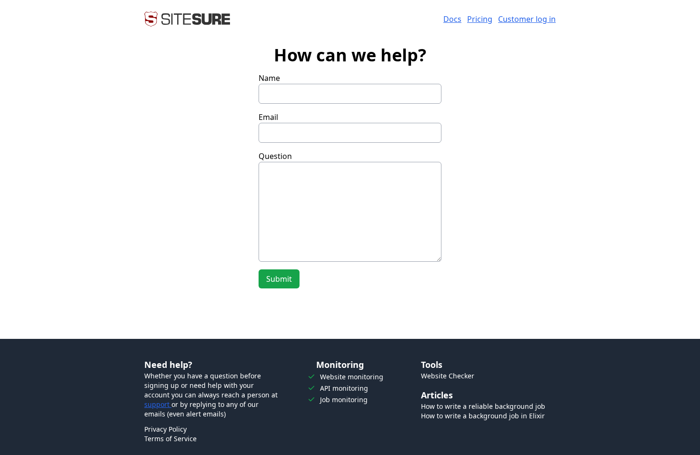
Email (268, 117)
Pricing (479, 19)
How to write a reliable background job (483, 406)
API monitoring (344, 388)
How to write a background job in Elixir (483, 415)
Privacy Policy (165, 429)
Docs (452, 19)
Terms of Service (170, 438)
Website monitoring (351, 376)
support (157, 404)
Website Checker (447, 375)
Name (269, 78)
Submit (279, 279)
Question (275, 156)
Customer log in (527, 19)
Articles (437, 395)
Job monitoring (344, 399)
